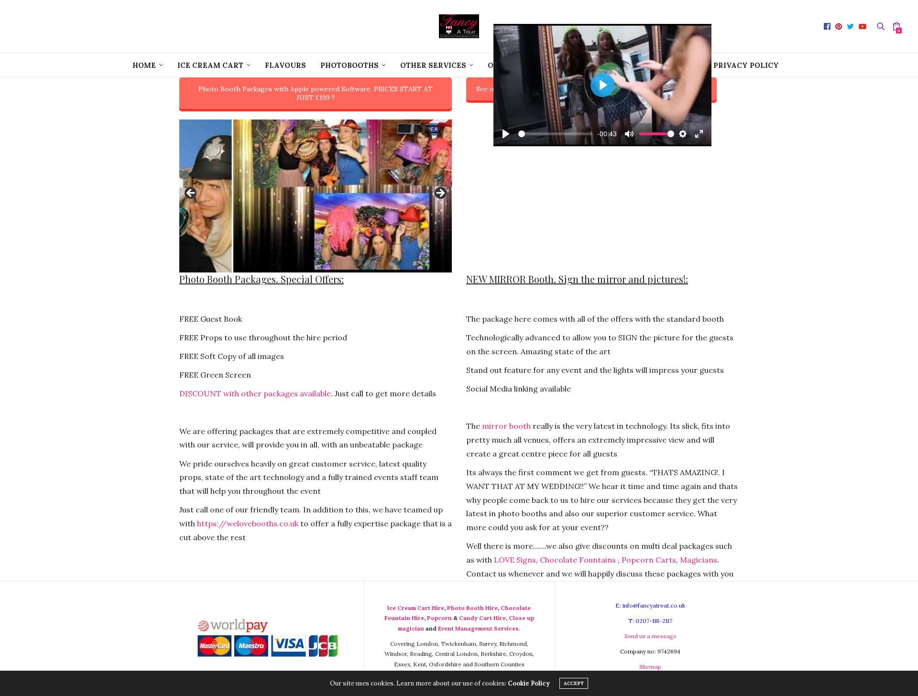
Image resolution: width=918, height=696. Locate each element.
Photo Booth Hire (472, 607)
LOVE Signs (515, 560)
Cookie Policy (529, 683)
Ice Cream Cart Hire (415, 607)
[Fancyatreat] (459, 26)
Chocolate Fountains (578, 560)
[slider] (555, 134)
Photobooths (349, 65)
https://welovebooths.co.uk (247, 523)
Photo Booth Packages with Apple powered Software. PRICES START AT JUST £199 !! (315, 93)
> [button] (440, 193)
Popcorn (439, 617)
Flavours (285, 65)
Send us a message (650, 636)
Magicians (698, 560)
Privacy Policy (746, 65)
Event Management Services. (479, 628)
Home (144, 65)
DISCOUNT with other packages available (255, 393)
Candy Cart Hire (482, 617)
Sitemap (650, 666)
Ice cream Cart (210, 65)
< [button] (191, 193)
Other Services (433, 65)
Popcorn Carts (649, 560)
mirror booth (506, 426)
